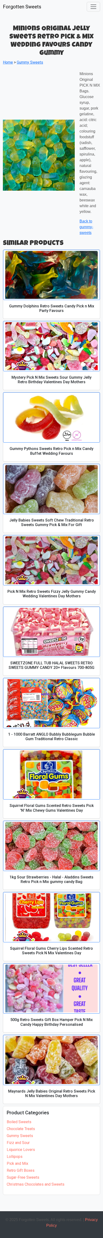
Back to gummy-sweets (86, 227)
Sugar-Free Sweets (23, 1177)
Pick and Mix (17, 1163)
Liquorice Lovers (21, 1149)
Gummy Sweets (20, 1135)
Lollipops (15, 1156)
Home (8, 62)
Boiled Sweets (19, 1122)
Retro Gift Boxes (20, 1170)
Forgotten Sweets (22, 7)
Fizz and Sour (18, 1142)
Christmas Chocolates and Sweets (35, 1184)
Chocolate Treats (21, 1129)
